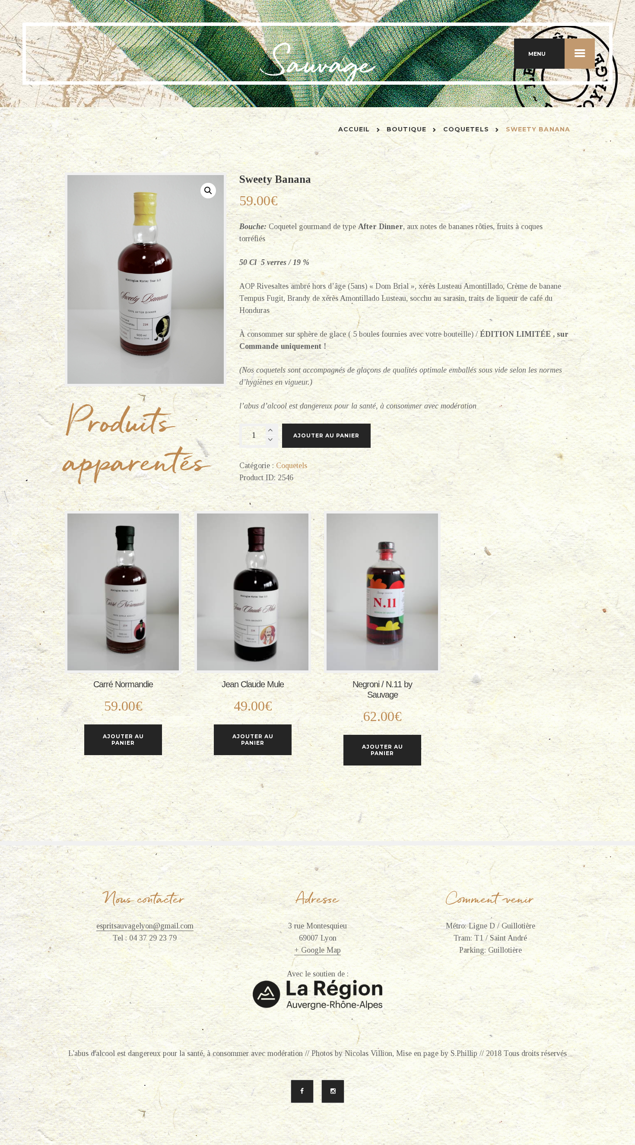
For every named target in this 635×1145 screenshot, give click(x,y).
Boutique (406, 129)
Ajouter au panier (326, 435)
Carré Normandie (123, 684)
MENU (537, 54)
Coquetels (466, 129)
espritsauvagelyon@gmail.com (145, 926)
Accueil (354, 129)
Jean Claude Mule (253, 684)
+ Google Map (317, 950)
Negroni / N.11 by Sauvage (382, 689)
